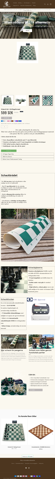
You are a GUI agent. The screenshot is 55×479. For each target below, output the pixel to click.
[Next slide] (52, 434)
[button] (20, 3)
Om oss (12, 463)
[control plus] (7, 126)
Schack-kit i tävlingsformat (14, 447)
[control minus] (2, 126)
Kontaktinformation (20, 463)
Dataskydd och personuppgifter (31, 463)
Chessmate (8, 478)
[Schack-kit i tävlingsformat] (14, 432)
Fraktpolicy (41, 463)
